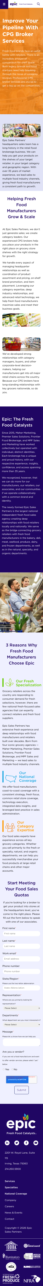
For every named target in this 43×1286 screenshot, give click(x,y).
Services (10, 1181)
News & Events (13, 1212)
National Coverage (16, 1193)
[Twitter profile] (17, 1143)
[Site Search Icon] (38, 4)
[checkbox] (21, 1069)
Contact (9, 1218)
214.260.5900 (13, 1168)
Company (10, 1200)
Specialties (11, 1187)
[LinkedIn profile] (7, 1143)
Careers (9, 1206)
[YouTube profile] (36, 1143)
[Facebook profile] (26, 1143)
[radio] (6, 1069)
